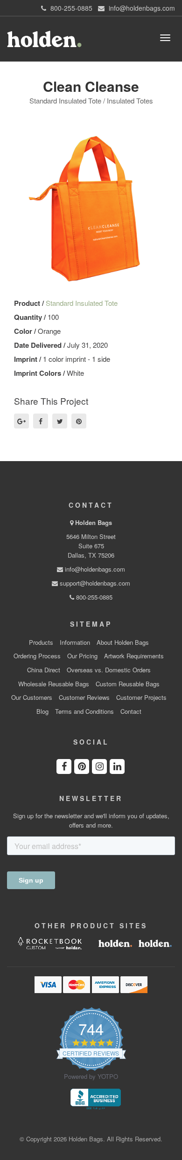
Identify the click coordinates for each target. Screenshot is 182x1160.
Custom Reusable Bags (128, 684)
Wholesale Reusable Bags (53, 684)
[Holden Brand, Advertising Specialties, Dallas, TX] (95, 1098)
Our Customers (31, 697)
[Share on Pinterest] (78, 421)
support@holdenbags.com (94, 583)
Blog (42, 711)
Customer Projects (141, 697)
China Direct (43, 670)
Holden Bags (93, 522)
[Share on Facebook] (40, 421)
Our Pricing (82, 656)
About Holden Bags (123, 642)
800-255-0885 (93, 597)
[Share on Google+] (21, 421)
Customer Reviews (84, 697)
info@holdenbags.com (94, 569)
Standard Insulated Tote (82, 303)
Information (75, 642)
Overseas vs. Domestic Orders (109, 670)
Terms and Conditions (84, 711)
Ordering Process (37, 656)
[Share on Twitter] (59, 421)
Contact (130, 711)
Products (41, 642)
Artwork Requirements (134, 656)
